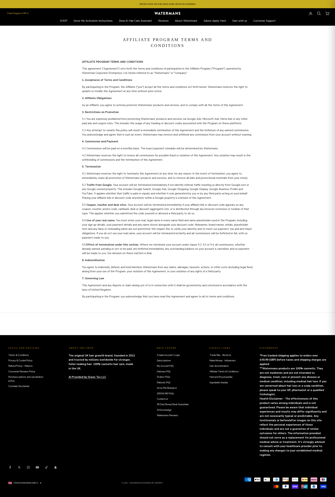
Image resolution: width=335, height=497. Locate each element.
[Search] (319, 13)
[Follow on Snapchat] (55, 467)
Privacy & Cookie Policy (20, 360)
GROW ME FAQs (165, 393)
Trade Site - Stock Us (220, 355)
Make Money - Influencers (223, 360)
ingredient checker (219, 382)
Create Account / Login (168, 355)
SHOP (63, 21)
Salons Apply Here (215, 21)
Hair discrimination (219, 366)
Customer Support (264, 21)
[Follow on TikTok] (46, 467)
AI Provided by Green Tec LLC (87, 377)
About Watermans (186, 21)
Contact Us (162, 399)
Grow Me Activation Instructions (93, 21)
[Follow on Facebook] (10, 467)
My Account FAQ (165, 366)
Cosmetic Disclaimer (18, 386)
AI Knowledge (164, 410)
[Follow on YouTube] (37, 467)
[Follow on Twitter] (19, 467)
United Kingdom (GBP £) (18, 13)
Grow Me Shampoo (167, 388)
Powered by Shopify (152, 483)
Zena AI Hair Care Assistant (135, 21)
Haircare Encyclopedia (221, 377)
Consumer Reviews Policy (21, 371)
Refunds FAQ (163, 382)
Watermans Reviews (167, 415)
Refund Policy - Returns (20, 366)
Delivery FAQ (163, 371)
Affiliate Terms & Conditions (224, 371)
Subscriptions (164, 360)
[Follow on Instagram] (28, 467)
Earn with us (239, 21)
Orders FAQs (163, 377)
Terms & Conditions (18, 355)
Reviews (163, 21)
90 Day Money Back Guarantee (172, 404)
